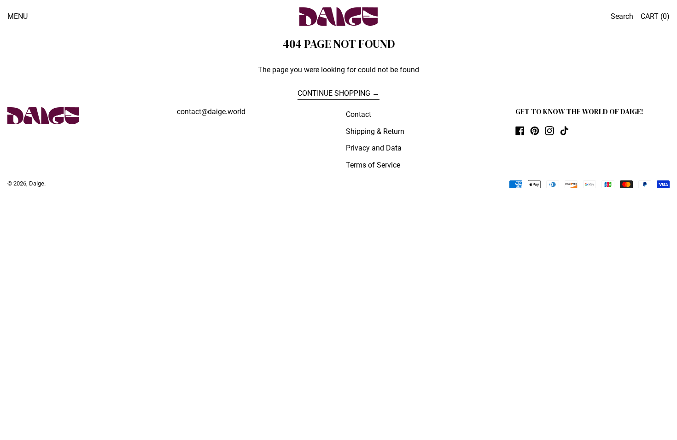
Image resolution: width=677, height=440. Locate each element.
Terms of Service (373, 165)
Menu (17, 16)
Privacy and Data (374, 148)
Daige (36, 183)
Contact (358, 114)
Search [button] (622, 16)
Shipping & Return (375, 131)
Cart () (655, 16)
